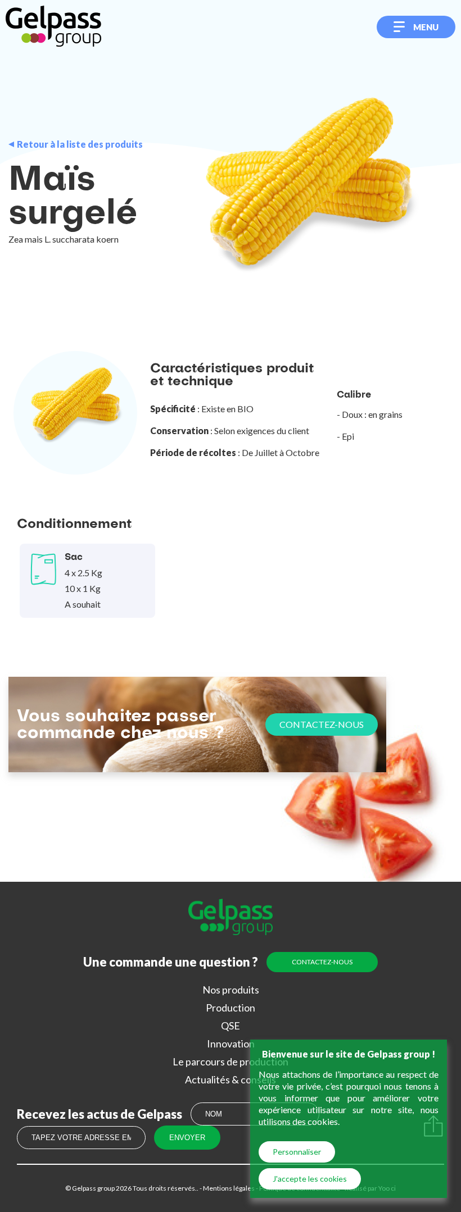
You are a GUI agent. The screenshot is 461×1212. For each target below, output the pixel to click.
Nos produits (230, 989)
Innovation (231, 1043)
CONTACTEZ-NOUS (321, 724)
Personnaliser (297, 1151)
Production (230, 1007)
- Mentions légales (226, 1188)
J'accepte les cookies (310, 1178)
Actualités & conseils (230, 1079)
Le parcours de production (230, 1061)
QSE (230, 1025)
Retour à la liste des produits (80, 144)
